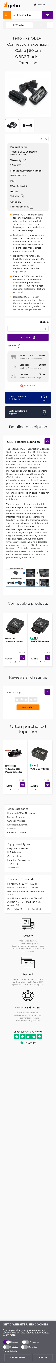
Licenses (11, 830)
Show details (10, 1351)
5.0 (34, 637)
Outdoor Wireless (16, 822)
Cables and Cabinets (17, 833)
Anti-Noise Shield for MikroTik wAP (24, 899)
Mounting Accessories (18, 861)
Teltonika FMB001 (13, 640)
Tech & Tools (13, 865)
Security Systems (16, 818)
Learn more (9, 1335)
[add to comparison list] (41, 139)
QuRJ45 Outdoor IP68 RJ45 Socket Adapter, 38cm (25, 905)
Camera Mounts (15, 857)
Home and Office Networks (21, 814)
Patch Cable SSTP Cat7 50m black (24, 910)
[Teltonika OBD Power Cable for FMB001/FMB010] (15, 753)
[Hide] (47, 441)
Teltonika (14, 196)
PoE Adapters (14, 853)
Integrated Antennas (17, 849)
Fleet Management (19, 206)
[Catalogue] (7, 15)
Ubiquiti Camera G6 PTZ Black (22, 889)
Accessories (13, 869)
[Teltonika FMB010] (40, 625)
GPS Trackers (19, 25)
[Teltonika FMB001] (15, 625)
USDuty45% (30, 386)
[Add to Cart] (23, 660)
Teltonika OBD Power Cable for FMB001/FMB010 (12, 771)
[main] (12, 5)
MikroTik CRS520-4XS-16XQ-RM (22, 885)
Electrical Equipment (17, 826)
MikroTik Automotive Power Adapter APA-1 (25, 894)
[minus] (10, 329)
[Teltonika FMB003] (40, 753)
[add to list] (46, 139)
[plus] (46, 329)
